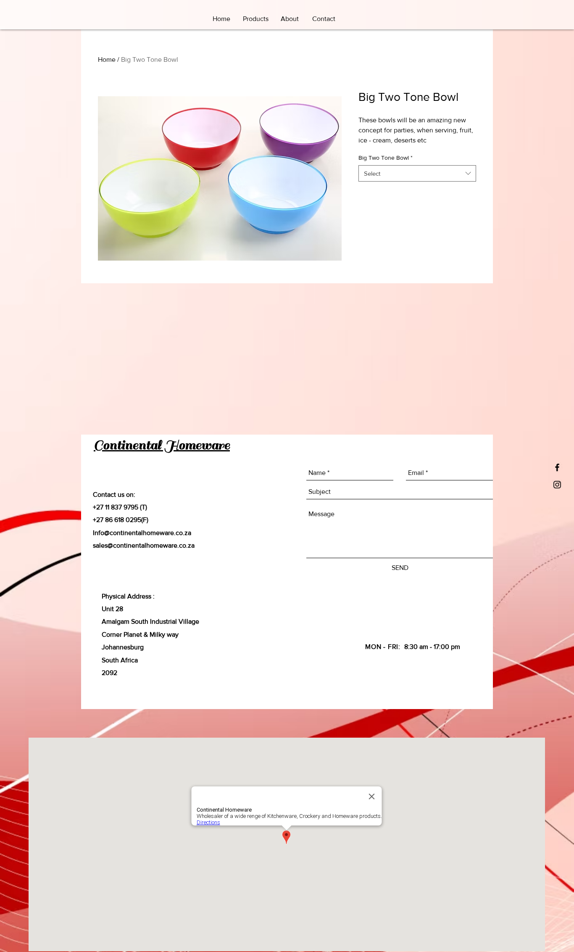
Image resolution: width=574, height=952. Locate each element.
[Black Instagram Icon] (557, 485)
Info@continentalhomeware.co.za (142, 532)
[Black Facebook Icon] (557, 467)
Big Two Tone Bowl (385, 157)
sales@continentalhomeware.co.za (144, 545)
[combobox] (417, 173)
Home (107, 59)
